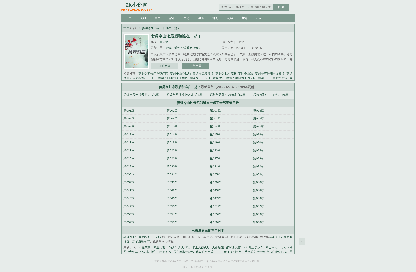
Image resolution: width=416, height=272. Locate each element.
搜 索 (281, 7)
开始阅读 (164, 66)
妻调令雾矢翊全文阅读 (270, 73)
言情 (244, 18)
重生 (157, 18)
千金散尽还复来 (138, 251)
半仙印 (171, 247)
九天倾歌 (184, 247)
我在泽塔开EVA (183, 251)
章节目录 (196, 66)
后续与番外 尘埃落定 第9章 (183, 47)
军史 (186, 18)
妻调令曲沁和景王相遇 (173, 78)
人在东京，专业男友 (151, 247)
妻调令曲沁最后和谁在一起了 (161, 28)
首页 (128, 18)
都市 (172, 18)
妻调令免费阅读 (203, 73)
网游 (201, 18)
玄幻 (143, 18)
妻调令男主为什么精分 (273, 78)
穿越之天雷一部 (236, 247)
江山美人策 (256, 247)
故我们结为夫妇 (277, 251)
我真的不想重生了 (207, 251)
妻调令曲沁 (245, 73)
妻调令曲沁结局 (180, 73)
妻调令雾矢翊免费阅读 (153, 73)
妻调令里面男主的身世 (241, 78)
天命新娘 (218, 247)
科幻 (215, 18)
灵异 (230, 18)
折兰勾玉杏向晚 (161, 251)
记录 (259, 18)
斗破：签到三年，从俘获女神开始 (243, 251)
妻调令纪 (218, 78)
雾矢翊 (164, 42)
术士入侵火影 (201, 247)
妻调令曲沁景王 (225, 73)
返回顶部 (302, 241)
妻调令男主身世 (200, 78)
